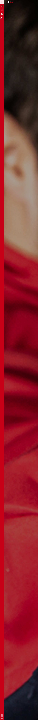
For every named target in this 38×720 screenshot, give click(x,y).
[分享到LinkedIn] (2, 718)
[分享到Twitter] (2, 716)
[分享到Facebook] (2, 715)
